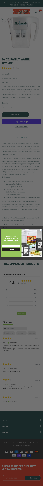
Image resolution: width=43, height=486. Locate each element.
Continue (11, 249)
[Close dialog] (41, 230)
